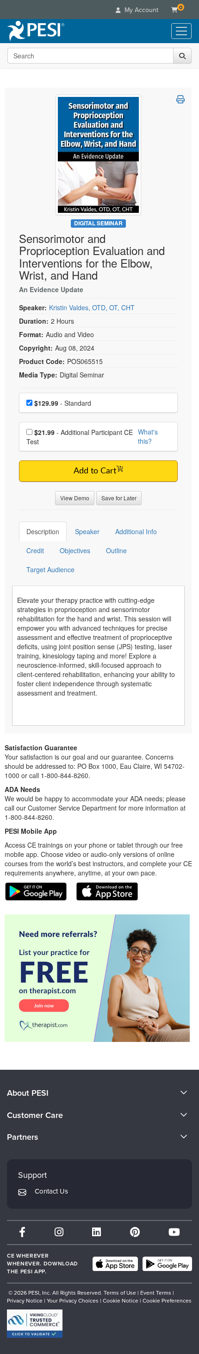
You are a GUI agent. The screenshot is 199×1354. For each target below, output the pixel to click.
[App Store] (115, 1264)
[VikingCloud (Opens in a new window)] (34, 1323)
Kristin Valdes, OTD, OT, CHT (92, 307)
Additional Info (136, 531)
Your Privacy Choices (73, 1301)
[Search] (182, 56)
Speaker (87, 531)
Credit (35, 550)
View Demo (74, 498)
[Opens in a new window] (98, 978)
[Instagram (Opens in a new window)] (59, 1232)
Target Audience (50, 569)
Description (42, 531)
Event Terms (155, 1293)
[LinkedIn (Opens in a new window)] (96, 1232)
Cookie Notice (120, 1301)
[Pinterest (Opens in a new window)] (135, 1232)
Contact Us (51, 1191)
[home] (35, 31)
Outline (116, 550)
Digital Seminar (98, 223)
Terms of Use (120, 1293)
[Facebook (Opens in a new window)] (22, 1232)
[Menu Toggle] (181, 31)
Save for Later (119, 498)
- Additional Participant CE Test (79, 437)
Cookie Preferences (167, 1301)
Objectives (75, 550)
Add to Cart (95, 471)
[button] (180, 99)
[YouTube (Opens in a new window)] (174, 1232)
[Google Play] (167, 1264)
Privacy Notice (25, 1301)
